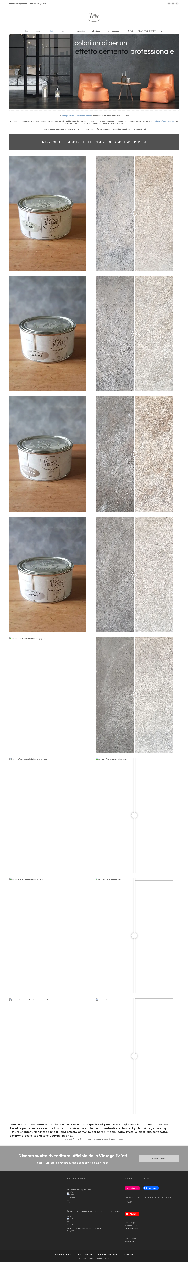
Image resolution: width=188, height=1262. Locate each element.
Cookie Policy (130, 1239)
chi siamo (82, 1258)
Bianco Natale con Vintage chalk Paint (85, 1228)
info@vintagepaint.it (19, 4)
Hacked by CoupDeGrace (80, 1190)
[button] (162, 31)
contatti (92, 1258)
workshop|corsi (103, 1258)
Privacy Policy (130, 1241)
